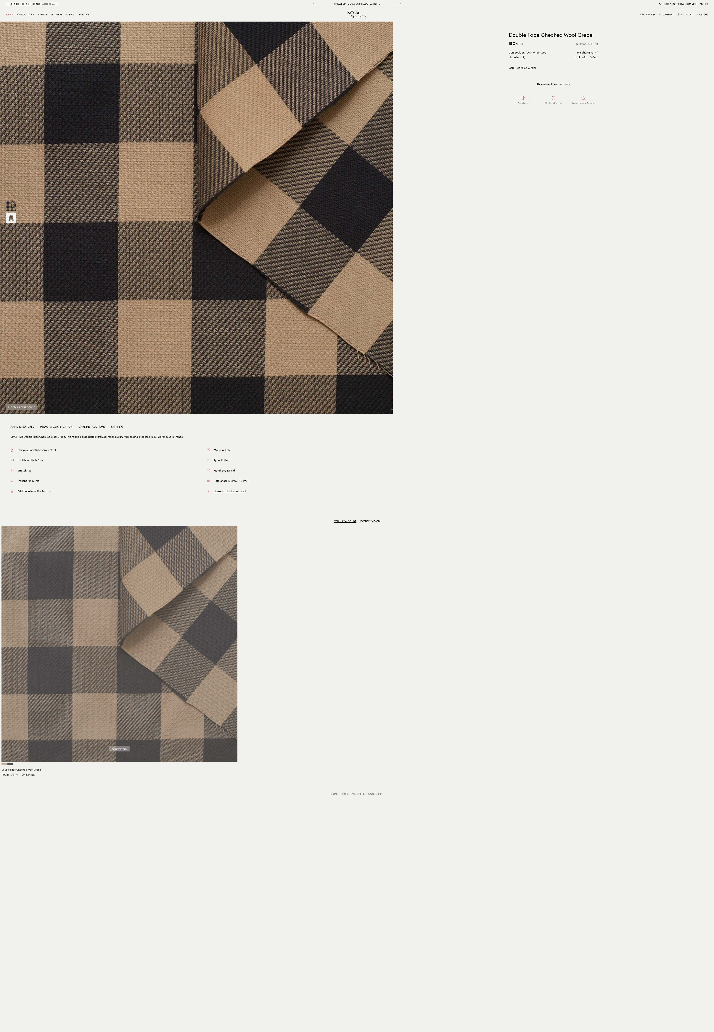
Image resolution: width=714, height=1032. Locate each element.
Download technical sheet (230, 491)
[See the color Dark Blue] (10, 764)
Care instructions (91, 426)
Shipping (117, 426)
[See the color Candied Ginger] (4, 764)
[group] (11, 206)
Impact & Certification (56, 426)
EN (701, 4)
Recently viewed (369, 521)
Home (334, 794)
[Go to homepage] (357, 14)
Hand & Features (22, 426)
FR (706, 4)
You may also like (345, 521)
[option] (196, 218)
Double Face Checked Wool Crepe (362, 794)
